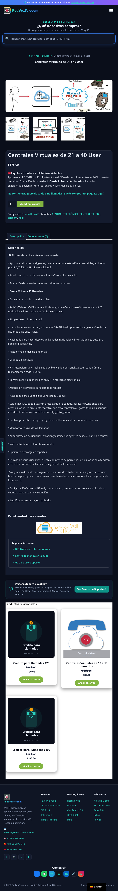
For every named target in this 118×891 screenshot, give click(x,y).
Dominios (71, 805)
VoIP (37, 55)
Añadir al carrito (30, 204)
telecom (12, 217)
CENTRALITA (87, 214)
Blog (69, 819)
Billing (97, 815)
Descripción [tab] (17, 236)
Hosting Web (73, 800)
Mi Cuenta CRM (102, 805)
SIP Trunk (45, 810)
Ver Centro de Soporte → (91, 589)
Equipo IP (47, 55)
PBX (98, 214)
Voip (21, 217)
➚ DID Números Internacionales (31, 549)
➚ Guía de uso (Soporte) (26, 562)
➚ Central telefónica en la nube (30, 556)
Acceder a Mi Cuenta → (82, 2)
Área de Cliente (101, 800)
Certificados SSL (75, 810)
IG (81, 873)
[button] (107, 85)
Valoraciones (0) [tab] (38, 236)
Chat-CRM (72, 815)
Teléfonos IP (47, 815)
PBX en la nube (48, 800)
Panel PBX (99, 810)
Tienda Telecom (49, 819)
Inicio (30, 55)
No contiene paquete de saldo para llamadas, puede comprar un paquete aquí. (56, 193)
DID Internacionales (50, 805)
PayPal (97, 819)
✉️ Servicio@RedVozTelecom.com (19, 831)
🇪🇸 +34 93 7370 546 (14, 844)
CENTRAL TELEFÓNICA (65, 214)
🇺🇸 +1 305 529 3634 (14, 838)
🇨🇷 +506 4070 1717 (13, 849)
